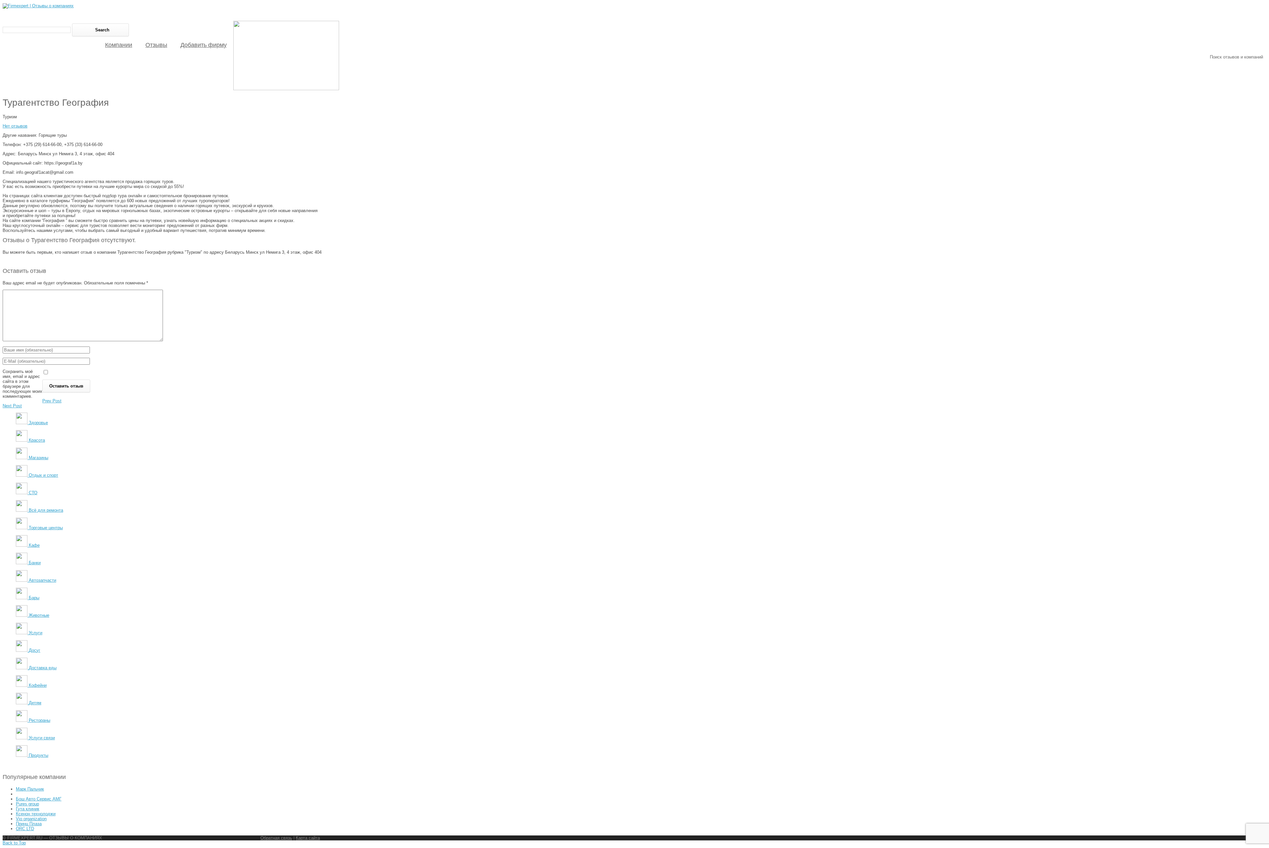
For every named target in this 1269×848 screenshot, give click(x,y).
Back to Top (14, 842)
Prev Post (51, 400)
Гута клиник (27, 808)
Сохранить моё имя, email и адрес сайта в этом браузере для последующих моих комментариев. (22, 384)
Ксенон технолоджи (36, 813)
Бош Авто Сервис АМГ (38, 798)
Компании (118, 45)
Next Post (12, 405)
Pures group (27, 803)
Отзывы (156, 45)
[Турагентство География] (286, 88)
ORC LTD (25, 828)
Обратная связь (276, 837)
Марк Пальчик (30, 789)
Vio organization (31, 818)
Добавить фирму (203, 45)
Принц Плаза (29, 823)
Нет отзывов (15, 126)
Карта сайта (308, 837)
